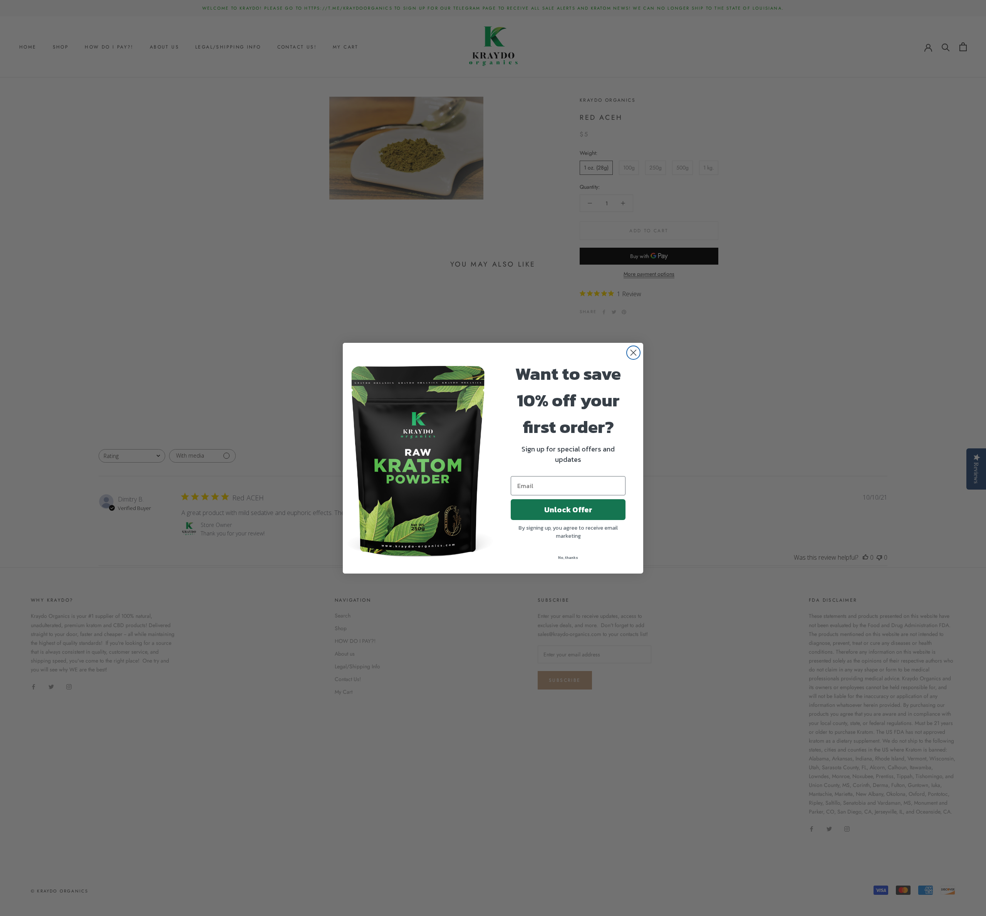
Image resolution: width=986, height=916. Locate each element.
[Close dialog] (633, 352)
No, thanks (568, 557)
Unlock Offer (568, 509)
